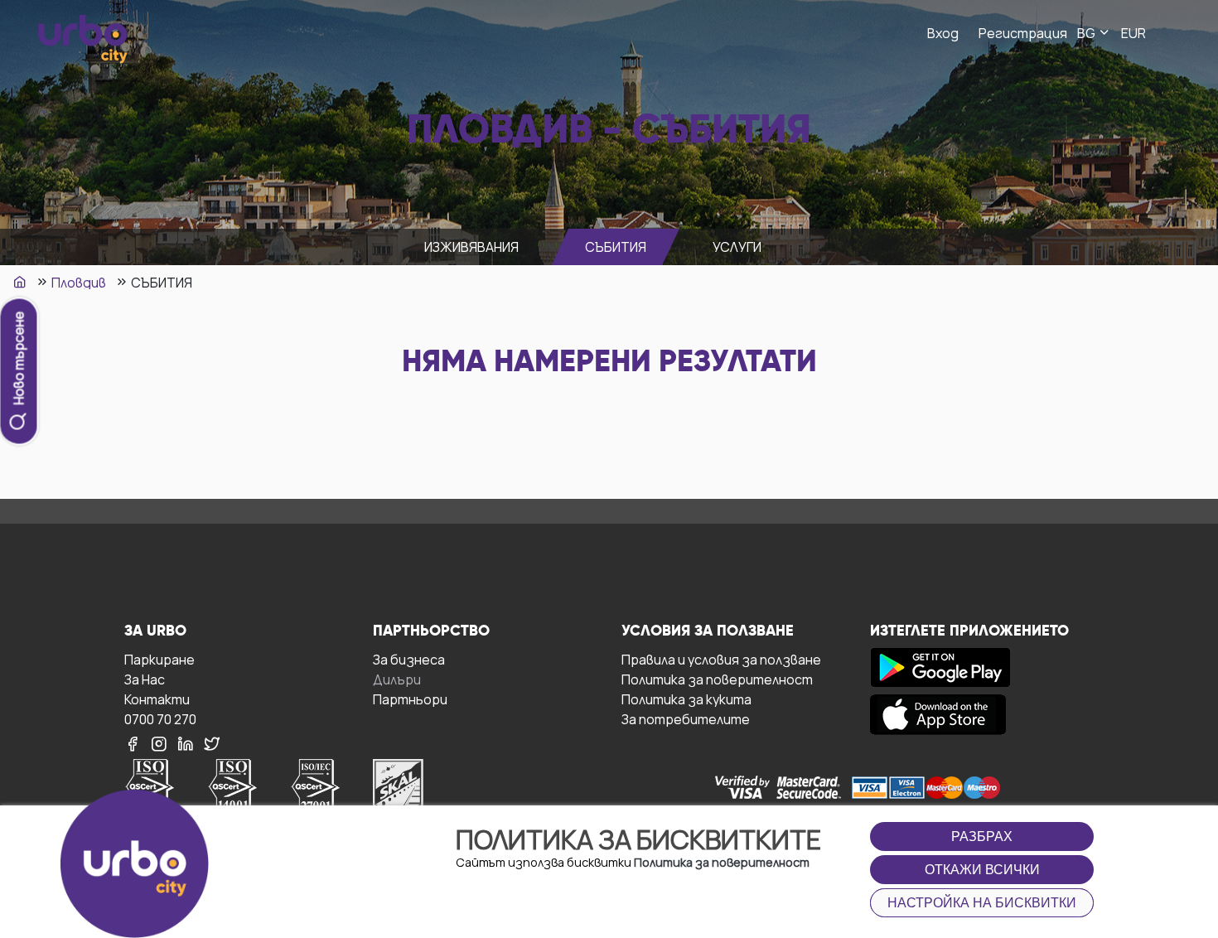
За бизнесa (409, 659)
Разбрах (982, 836)
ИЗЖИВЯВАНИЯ (471, 247)
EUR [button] (1133, 33)
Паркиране (159, 659)
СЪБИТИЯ (615, 247)
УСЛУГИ (737, 247)
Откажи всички (982, 870)
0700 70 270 (160, 719)
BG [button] (1087, 33)
